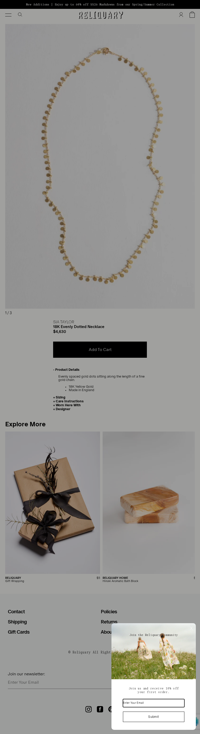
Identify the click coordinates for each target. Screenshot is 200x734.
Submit (153, 716)
